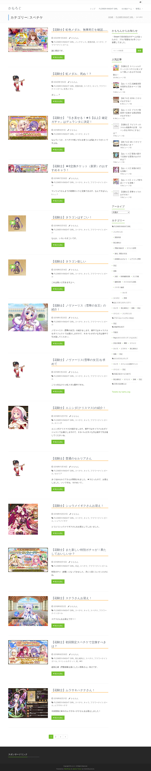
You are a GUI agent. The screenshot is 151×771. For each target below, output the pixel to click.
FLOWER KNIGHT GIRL (108, 9)
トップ (92, 9)
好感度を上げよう (121, 259)
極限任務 (118, 282)
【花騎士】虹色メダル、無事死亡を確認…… (79, 29)
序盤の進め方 (119, 248)
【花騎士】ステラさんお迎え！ (71, 598)
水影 (116, 276)
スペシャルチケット (66, 661)
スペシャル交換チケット (129, 364)
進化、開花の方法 (121, 253)
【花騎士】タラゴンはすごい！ (71, 217)
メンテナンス (80, 42)
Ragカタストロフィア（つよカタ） (125, 338)
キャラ (95, 86)
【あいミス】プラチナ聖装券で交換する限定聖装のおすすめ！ (130, 113)
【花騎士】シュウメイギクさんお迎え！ (77, 505)
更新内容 (91, 42)
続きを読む (58, 57)
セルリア (58, 473)
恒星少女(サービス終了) (122, 374)
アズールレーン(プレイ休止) (124, 318)
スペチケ (100, 42)
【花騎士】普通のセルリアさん (71, 458)
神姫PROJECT (119, 327)
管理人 (138, 9)
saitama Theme (76, 769)
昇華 (125, 298)
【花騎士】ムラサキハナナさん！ (73, 690)
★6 (80, 661)
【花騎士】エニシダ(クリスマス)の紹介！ (78, 408)
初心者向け (80, 658)
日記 (77, 566)
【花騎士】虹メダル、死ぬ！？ (71, 73)
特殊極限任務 (125, 276)
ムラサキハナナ (61, 705)
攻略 (114, 271)
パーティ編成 (119, 287)
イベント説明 (131, 248)
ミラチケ (124, 348)
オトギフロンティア (121, 358)
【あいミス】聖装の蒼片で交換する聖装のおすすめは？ (130, 156)
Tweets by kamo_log (121, 392)
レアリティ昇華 (135, 259)
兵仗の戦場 (117, 343)
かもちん (75, 38)
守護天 (115, 332)
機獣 (125, 343)
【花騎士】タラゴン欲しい (68, 261)
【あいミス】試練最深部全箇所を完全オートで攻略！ (130, 86)
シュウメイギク (61, 521)
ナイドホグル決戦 (130, 282)
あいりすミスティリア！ (122, 303)
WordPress (67, 769)
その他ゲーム (126, 9)
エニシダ (58, 423)
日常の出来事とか (120, 384)
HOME (110, 17)
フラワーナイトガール (98, 566)
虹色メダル (68, 89)
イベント (116, 313)
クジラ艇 (136, 276)
